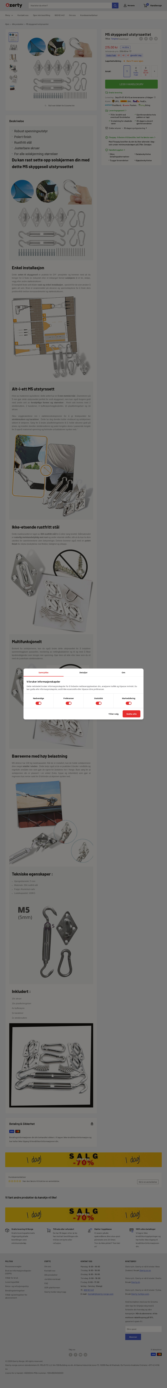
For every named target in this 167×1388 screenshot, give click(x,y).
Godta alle (131, 714)
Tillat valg (114, 714)
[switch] (38, 703)
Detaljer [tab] (83, 672)
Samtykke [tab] (43, 672)
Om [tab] (123, 672)
